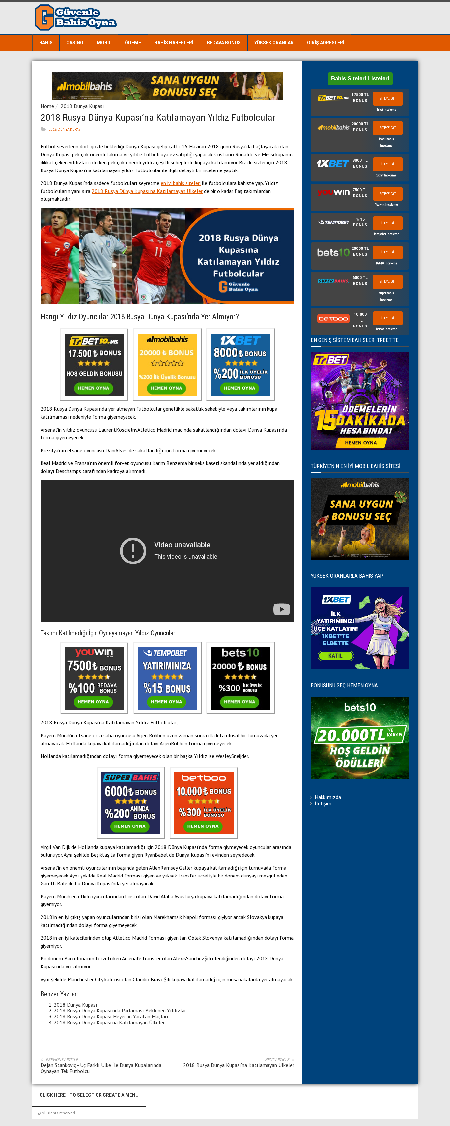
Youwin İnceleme (386, 204)
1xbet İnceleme (386, 175)
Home (47, 106)
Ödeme (133, 42)
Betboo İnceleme (386, 329)
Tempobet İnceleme (386, 234)
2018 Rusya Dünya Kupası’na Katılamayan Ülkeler (147, 191)
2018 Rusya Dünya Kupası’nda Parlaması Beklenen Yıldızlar (120, 1010)
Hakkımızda (328, 797)
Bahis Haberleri (174, 42)
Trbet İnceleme (386, 109)
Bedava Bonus (224, 42)
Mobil (104, 42)
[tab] (360, 102)
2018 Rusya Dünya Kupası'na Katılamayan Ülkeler (238, 1065)
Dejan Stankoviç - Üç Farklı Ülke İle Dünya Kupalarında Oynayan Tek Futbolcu (101, 1068)
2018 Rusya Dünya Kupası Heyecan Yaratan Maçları (111, 1016)
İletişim (323, 803)
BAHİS (46, 42)
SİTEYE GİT (388, 98)
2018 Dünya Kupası (82, 106)
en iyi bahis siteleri (181, 183)
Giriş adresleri (325, 42)
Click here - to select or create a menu (89, 1095)
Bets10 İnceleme (386, 263)
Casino (74, 42)
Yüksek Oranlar (274, 42)
